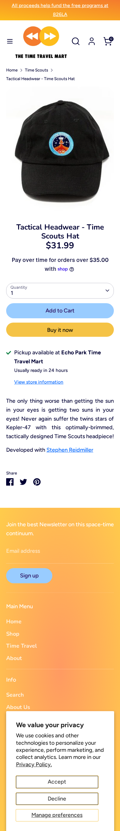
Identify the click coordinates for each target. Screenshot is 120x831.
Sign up (29, 575)
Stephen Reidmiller (69, 449)
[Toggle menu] (7, 41)
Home (12, 69)
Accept (57, 781)
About (14, 658)
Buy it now (60, 330)
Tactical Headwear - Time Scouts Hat (40, 78)
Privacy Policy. (34, 764)
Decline (57, 798)
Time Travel (21, 646)
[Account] (92, 39)
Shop (12, 634)
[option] (60, 150)
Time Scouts (36, 69)
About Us (18, 707)
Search (15, 695)
